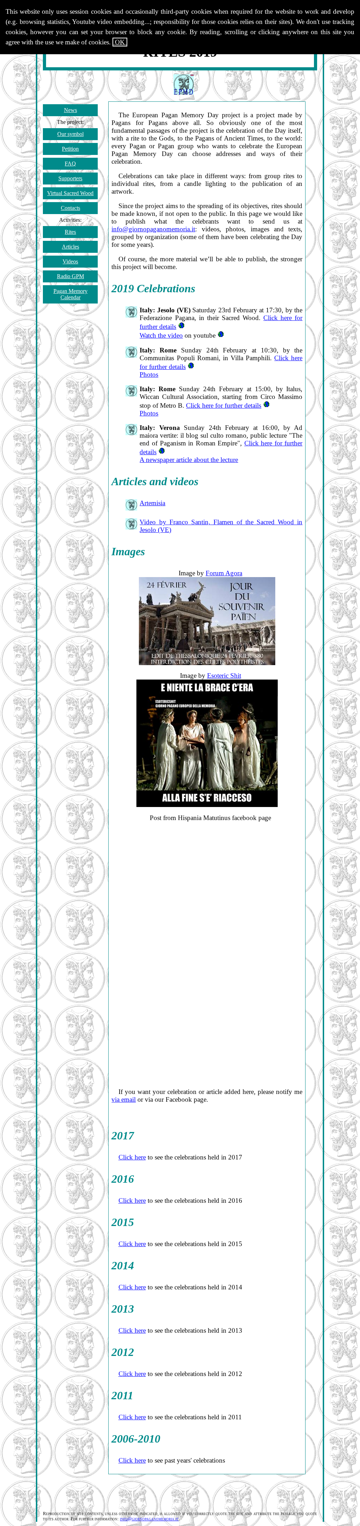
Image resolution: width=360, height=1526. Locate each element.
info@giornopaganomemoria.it (153, 229)
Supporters (70, 178)
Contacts (70, 208)
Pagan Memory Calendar (70, 294)
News (70, 110)
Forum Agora (224, 573)
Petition (70, 149)
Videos (70, 261)
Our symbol (70, 134)
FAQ (70, 164)
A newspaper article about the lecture (189, 459)
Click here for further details (223, 405)
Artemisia (152, 503)
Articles (70, 247)
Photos (149, 374)
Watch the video (161, 335)
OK (120, 42)
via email (123, 1099)
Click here (132, 1157)
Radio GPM (70, 276)
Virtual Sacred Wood (70, 193)
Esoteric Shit (224, 675)
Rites (70, 232)
